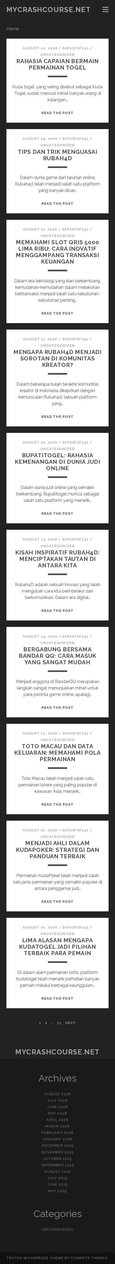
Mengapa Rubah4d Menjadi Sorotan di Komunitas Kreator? (57, 358)
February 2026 (57, 1133)
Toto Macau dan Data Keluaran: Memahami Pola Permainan (57, 752)
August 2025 (57, 1172)
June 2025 (57, 1184)
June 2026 (57, 1107)
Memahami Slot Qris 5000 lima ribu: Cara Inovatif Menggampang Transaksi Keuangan (57, 252)
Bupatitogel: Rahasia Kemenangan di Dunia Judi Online (57, 462)
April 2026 (57, 1120)
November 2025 (57, 1152)
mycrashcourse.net (48, 10)
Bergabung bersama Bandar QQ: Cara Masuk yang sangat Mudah (58, 656)
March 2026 (57, 1126)
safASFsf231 (75, 48)
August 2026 (57, 1094)
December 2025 (57, 1146)
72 (59, 1023)
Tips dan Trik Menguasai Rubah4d (57, 155)
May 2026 (57, 1113)
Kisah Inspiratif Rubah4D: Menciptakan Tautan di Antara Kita (57, 559)
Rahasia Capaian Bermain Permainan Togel (57, 64)
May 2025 (57, 1191)
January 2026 (57, 1139)
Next (70, 1023)
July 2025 (57, 1178)
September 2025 (57, 1165)
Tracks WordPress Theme (34, 1258)
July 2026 (57, 1100)
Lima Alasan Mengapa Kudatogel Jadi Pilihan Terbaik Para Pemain (57, 946)
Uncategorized (57, 55)
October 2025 (57, 1159)
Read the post (57, 113)
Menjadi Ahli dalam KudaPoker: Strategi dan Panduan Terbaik (57, 849)
